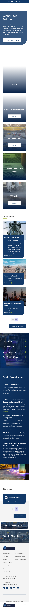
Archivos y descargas (8, 565)
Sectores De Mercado (8, 562)
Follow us (19, 516)
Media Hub (5, 568)
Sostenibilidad (6, 571)
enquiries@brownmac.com (10, 584)
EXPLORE (14, 116)
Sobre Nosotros (6, 553)
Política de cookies (19, 553)
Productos (5, 556)
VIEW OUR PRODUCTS (12, 40)
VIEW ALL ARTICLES (17, 326)
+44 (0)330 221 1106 (16, 1)
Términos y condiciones (20, 559)
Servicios (5, 559)
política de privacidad (20, 556)
